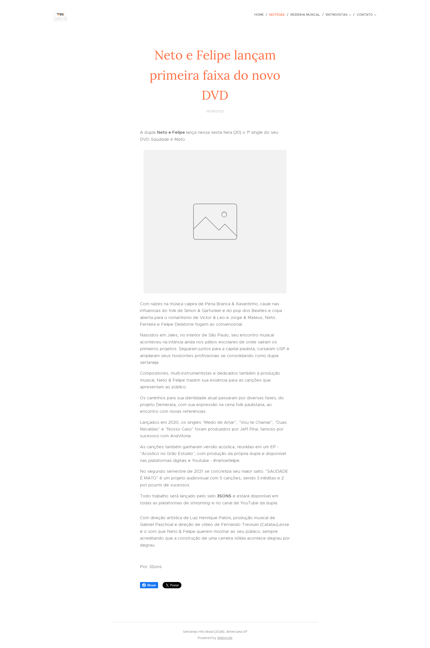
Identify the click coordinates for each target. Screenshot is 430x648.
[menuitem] (260, 14)
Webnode (224, 638)
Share (151, 585)
